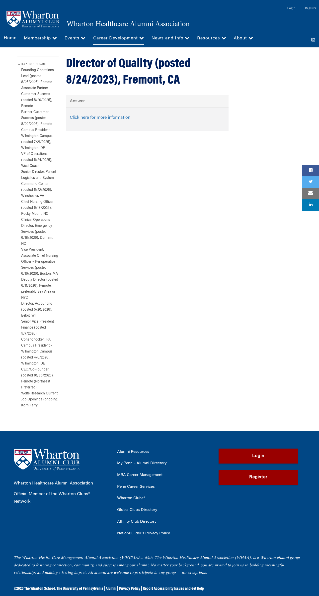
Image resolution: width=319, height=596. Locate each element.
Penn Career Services (136, 487)
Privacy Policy (129, 589)
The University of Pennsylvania (80, 589)
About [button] (241, 38)
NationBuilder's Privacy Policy (143, 533)
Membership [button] (38, 38)
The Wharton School (39, 589)
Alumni (111, 589)
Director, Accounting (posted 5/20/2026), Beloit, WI (36, 310)
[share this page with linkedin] (310, 205)
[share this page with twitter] (310, 182)
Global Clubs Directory (137, 510)
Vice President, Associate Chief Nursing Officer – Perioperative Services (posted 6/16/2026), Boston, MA (39, 262)
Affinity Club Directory (137, 522)
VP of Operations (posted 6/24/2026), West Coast (36, 160)
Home (10, 38)
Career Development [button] (116, 38)
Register (310, 8)
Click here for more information (100, 118)
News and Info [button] (168, 38)
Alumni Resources (133, 452)
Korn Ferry (29, 405)
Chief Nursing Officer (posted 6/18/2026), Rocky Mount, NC (37, 208)
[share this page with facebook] (310, 170)
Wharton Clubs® (131, 498)
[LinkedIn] (313, 40)
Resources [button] (209, 38)
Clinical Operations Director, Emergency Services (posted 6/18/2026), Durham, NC (37, 232)
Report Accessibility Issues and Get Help (173, 589)
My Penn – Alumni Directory (142, 463)
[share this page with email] (310, 193)
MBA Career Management (139, 475)
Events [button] (73, 38)
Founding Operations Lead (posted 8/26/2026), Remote (37, 76)
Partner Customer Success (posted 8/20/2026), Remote (36, 118)
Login (291, 8)
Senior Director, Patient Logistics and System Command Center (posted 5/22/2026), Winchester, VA (38, 184)
